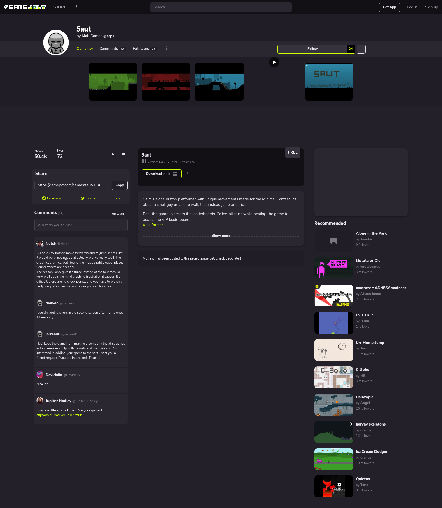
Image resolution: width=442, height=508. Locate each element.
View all (118, 214)
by (364, 239)
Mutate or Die (368, 260)
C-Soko (362, 369)
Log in (412, 7)
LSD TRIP (364, 315)
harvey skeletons (371, 424)
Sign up (431, 7)
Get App (389, 7)
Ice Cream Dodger (372, 451)
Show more (221, 236)
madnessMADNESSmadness (381, 288)
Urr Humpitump (370, 342)
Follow (330, 49)
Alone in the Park (371, 233)
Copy (120, 185)
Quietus (363, 478)
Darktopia (364, 397)
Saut (83, 28)
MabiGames (98, 35)
